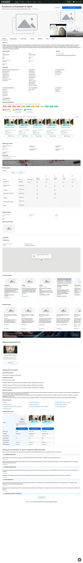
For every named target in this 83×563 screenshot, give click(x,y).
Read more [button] (6, 293)
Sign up (76, 1)
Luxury (39, 1)
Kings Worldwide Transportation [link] (28, 315)
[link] (10, 310)
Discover (34, 1)
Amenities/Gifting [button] (42, 324)
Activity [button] (58, 324)
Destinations (28, 1)
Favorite (57, 7)
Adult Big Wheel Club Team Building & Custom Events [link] (63, 315)
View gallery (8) (78, 35)
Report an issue (29, 501)
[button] (25, 24)
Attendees (4, 170)
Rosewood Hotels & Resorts (10, 355)
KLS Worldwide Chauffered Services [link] (10, 315)
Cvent (2, 4)
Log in (80, 1)
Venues (16, 1)
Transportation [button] (6, 324)
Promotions (22, 1)
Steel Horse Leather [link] (44, 315)
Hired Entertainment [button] (64, 324)
